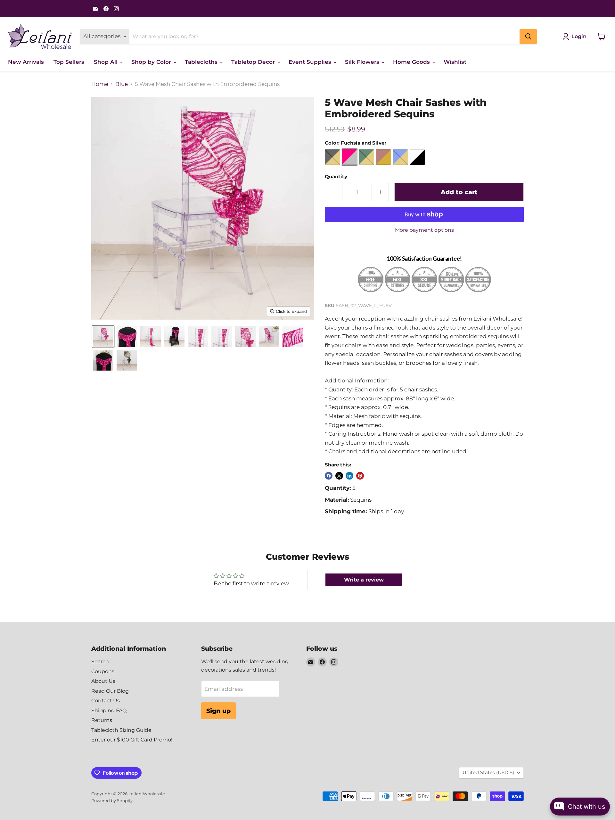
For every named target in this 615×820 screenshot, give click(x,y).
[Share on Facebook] (328, 476)
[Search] (528, 36)
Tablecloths (202, 62)
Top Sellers (68, 62)
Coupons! (103, 671)
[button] (103, 336)
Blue (121, 84)
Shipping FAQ (109, 710)
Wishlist (455, 62)
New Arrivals (26, 62)
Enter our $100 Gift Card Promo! (131, 740)
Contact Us (105, 701)
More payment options (424, 230)
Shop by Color (152, 62)
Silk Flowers (363, 62)
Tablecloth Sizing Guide (121, 730)
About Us (103, 681)
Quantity (336, 177)
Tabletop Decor (253, 62)
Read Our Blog (110, 691)
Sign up (218, 711)
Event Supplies (311, 62)
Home (99, 84)
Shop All (106, 62)
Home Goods (412, 62)
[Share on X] (339, 476)
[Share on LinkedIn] (349, 476)
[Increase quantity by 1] (380, 192)
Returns (101, 720)
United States (488, 772)
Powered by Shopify (112, 800)
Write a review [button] (364, 580)
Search (100, 661)
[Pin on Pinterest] (360, 476)
